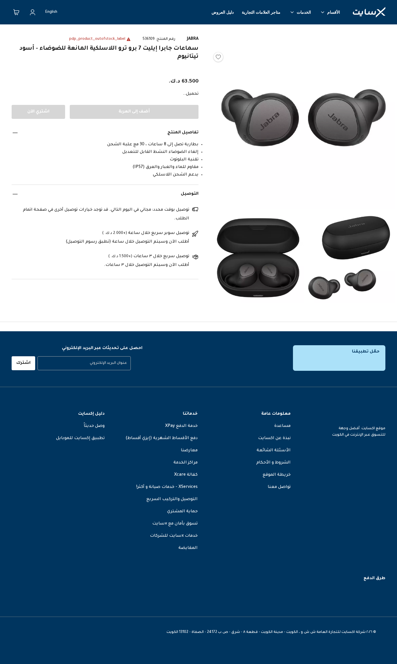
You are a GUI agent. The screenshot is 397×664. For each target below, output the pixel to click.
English (51, 12)
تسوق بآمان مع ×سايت (175, 524)
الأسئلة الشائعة (274, 450)
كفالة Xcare (186, 475)
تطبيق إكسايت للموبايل (80, 438)
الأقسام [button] (333, 12)
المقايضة (188, 548)
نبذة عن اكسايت (274, 438)
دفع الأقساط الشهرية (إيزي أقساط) (162, 438)
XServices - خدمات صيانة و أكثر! (167, 487)
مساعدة (282, 426)
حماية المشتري (182, 511)
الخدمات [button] (304, 12)
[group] (84, 363)
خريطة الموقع (277, 475)
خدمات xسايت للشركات (174, 536)
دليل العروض (223, 12)
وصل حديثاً (94, 426)
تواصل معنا (279, 487)
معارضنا (189, 450)
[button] (303, 119)
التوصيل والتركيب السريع (172, 499)
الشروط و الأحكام (273, 463)
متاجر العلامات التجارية (261, 12)
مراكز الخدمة (186, 463)
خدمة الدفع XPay (181, 426)
